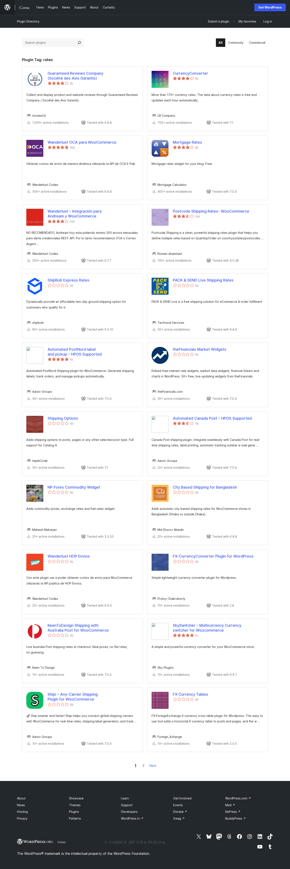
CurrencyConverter (190, 73)
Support (126, 805)
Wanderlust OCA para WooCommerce (82, 142)
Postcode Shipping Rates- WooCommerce (211, 211)
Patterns (75, 818)
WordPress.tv (132, 818)
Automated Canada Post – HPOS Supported (212, 418)
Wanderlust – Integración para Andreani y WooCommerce (74, 213)
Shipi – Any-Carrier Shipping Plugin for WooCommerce (73, 696)
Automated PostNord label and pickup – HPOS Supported (75, 351)
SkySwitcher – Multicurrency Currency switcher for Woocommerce (207, 627)
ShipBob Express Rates (68, 280)
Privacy (22, 818)
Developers (129, 811)
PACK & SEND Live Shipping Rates (203, 280)
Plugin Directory (28, 21)
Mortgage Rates (187, 142)
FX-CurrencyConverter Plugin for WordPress (213, 556)
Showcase (76, 798)
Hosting (22, 811)
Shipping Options (63, 418)
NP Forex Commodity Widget (74, 487)
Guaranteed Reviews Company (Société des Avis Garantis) (75, 75)
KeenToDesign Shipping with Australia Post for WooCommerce (78, 627)
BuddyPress (235, 818)
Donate (180, 811)
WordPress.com (238, 798)
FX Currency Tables (190, 694)
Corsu (61, 842)
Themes (74, 805)
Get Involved (182, 798)
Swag (179, 818)
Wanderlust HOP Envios (69, 556)
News (21, 805)
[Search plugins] (79, 42)
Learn (125, 798)
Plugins (74, 811)
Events (178, 805)
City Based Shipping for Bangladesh (205, 487)
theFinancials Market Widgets (199, 349)
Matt (230, 805)
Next (152, 765)
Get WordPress (270, 7)
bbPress (233, 811)
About (21, 798)
